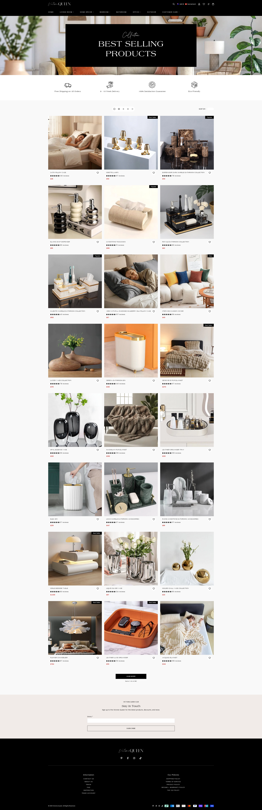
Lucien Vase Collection (60, 380)
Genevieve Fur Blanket (172, 380)
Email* (90, 717)
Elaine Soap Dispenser (60, 242)
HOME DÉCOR (86, 12)
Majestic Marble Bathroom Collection (67, 311)
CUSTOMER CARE (170, 12)
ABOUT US (89, 782)
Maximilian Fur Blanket (116, 450)
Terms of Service (173, 782)
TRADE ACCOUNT (88, 793)
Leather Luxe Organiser (117, 657)
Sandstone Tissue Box (116, 242)
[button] (186, 4)
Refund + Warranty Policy (173, 787)
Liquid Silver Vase (114, 588)
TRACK (88, 784)
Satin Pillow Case (58, 172)
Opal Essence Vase (58, 450)
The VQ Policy (173, 790)
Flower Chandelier (59, 657)
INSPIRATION (89, 790)
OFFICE (136, 12)
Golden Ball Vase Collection (175, 588)
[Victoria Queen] (59, 4)
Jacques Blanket (169, 657)
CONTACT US (88, 779)
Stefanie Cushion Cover (173, 311)
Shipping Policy (173, 779)
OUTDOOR (151, 12)
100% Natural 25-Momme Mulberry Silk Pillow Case (128, 311)
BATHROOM (121, 12)
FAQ (88, 787)
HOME (51, 12)
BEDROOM (104, 12)
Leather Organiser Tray (173, 450)
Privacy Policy (173, 784)
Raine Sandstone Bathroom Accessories (180, 519)
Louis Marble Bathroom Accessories (122, 519)
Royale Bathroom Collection (175, 242)
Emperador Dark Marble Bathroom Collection (183, 172)
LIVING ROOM (66, 12)
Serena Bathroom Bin (115, 380)
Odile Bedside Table (59, 588)
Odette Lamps (112, 172)
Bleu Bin (54, 519)
